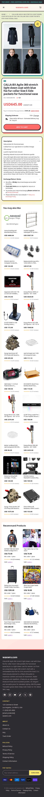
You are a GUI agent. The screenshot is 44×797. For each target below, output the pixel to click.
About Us (6, 725)
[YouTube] (15, 695)
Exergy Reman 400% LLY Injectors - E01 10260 (31, 293)
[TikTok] (20, 695)
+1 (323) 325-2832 (9, 710)
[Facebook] (5, 695)
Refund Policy (7, 746)
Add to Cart (22, 127)
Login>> (10, 562)
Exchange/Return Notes (12, 179)
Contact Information (10, 761)
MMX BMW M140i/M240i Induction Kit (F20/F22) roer (31, 623)
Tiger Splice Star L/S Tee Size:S (31, 550)
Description (8, 141)
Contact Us (6, 729)
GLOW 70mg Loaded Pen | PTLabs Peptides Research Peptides (32, 416)
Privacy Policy (7, 750)
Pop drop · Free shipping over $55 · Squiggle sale (22, 2)
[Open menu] (3, 7)
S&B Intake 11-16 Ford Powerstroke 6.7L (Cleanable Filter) (11, 385)
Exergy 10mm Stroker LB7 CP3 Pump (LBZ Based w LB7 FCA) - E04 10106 (12, 508)
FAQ (4, 732)
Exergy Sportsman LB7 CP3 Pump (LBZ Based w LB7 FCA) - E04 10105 (11, 354)
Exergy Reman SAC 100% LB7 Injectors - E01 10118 (11, 415)
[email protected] (12, 192)
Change (36, 115)
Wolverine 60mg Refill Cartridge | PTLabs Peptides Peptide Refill (10, 477)
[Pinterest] (30, 695)
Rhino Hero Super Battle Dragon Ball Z (31, 586)
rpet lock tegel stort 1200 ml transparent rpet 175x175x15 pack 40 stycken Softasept (31, 354)
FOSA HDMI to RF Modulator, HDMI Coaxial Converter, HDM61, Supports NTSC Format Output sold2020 (31, 508)
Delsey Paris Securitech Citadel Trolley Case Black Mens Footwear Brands (12, 586)
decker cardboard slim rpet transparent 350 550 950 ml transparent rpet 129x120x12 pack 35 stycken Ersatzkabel (11, 446)
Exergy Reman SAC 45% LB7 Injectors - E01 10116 (31, 323)
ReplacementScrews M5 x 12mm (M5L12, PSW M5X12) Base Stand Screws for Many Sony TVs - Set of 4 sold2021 (31, 262)
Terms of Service (8, 754)
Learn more (35, 111)
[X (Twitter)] (25, 695)
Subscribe (35, 773)
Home (3, 14)
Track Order (7, 736)
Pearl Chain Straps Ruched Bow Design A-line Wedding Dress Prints (12, 623)
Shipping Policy (8, 757)
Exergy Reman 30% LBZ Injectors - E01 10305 (31, 446)
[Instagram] (10, 695)
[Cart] (40, 7)
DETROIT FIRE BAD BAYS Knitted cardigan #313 (11, 550)
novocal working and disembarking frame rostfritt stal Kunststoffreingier (10, 231)
